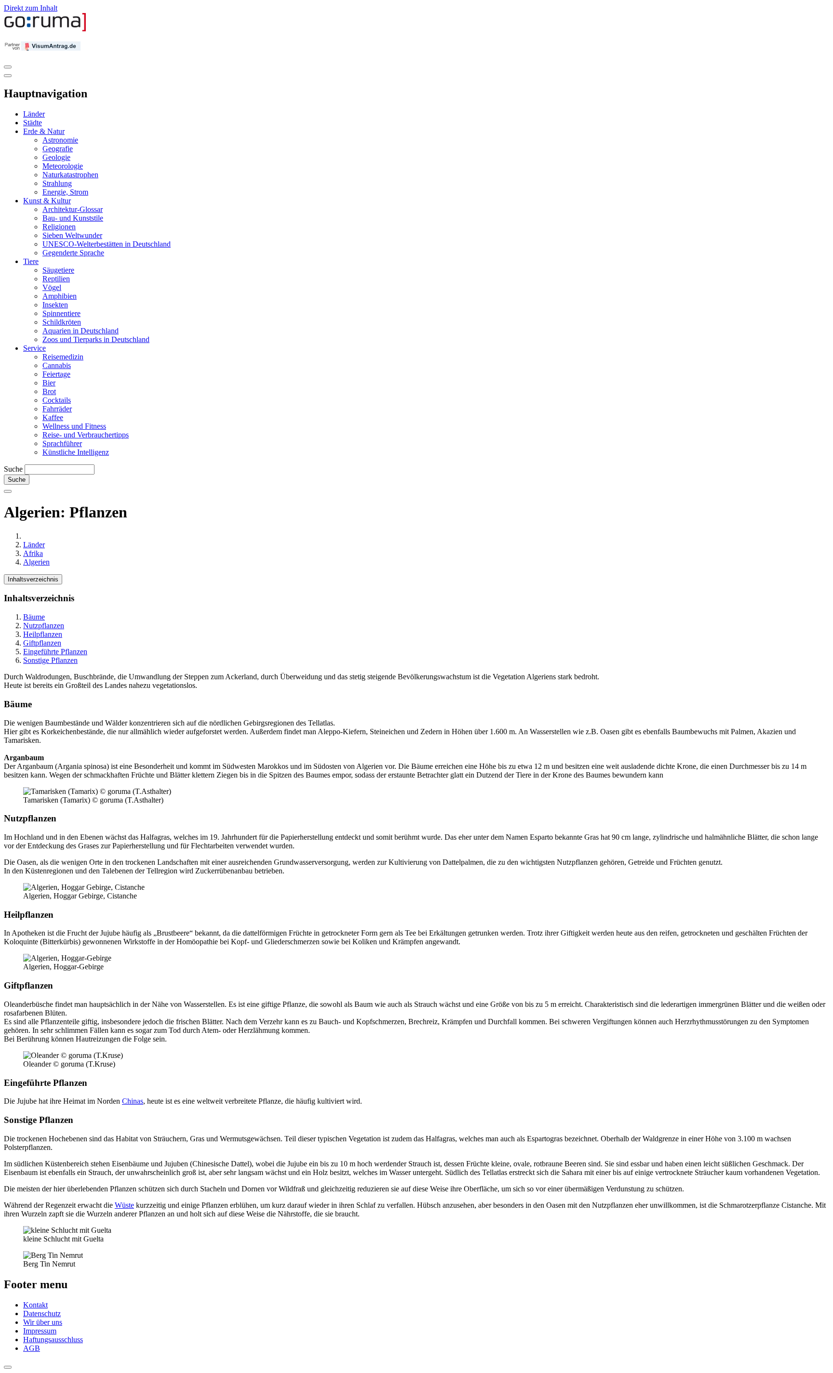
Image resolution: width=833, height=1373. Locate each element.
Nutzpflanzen (43, 625)
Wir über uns (42, 1322)
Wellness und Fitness (74, 426)
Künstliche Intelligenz (75, 452)
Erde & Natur (44, 131)
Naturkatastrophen (70, 175)
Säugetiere (58, 270)
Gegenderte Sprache (73, 253)
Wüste (124, 1205)
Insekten (55, 305)
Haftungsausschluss (53, 1339)
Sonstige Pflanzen (50, 660)
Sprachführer (62, 443)
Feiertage (56, 374)
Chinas (132, 1101)
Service (34, 348)
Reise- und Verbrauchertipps (85, 435)
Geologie (56, 157)
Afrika (33, 553)
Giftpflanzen (42, 643)
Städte (32, 123)
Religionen (59, 227)
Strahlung (57, 183)
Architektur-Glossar (72, 209)
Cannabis (56, 365)
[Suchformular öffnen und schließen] (8, 491)
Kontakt (35, 1305)
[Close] (8, 75)
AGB (31, 1348)
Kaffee (52, 417)
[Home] (45, 29)
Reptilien (56, 279)
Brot (49, 391)
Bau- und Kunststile (72, 218)
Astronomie (60, 140)
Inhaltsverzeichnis (33, 579)
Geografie (57, 149)
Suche (13, 469)
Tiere (31, 261)
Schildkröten (61, 322)
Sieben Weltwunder (72, 235)
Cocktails (56, 400)
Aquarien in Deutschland (80, 331)
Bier (48, 383)
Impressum (39, 1331)
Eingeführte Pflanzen (55, 651)
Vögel (51, 287)
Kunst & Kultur (47, 201)
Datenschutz (42, 1313)
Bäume (34, 617)
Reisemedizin (62, 357)
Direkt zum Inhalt (30, 8)
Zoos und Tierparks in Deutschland (95, 339)
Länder (34, 114)
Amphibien (59, 296)
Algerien (36, 562)
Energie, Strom (65, 192)
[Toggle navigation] (8, 67)
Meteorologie (62, 166)
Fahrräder (57, 409)
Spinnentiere (61, 313)
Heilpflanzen (42, 634)
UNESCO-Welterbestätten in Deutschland (106, 244)
